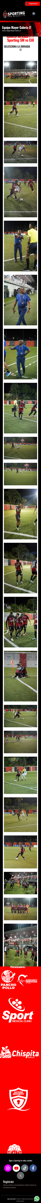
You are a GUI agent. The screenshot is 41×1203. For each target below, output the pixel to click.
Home (4, 31)
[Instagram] (8, 1168)
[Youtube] (16, 1168)
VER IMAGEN (20, 74)
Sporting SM (11, 1199)
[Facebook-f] (33, 1168)
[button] (20, 50)
